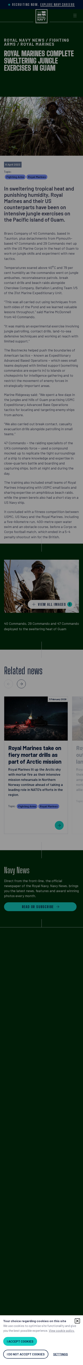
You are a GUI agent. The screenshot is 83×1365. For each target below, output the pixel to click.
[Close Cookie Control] (77, 1321)
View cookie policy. (62, 1330)
